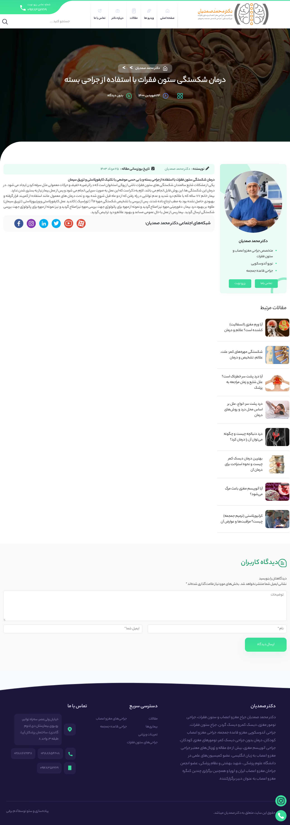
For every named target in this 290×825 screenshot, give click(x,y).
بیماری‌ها (152, 727)
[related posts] (277, 328)
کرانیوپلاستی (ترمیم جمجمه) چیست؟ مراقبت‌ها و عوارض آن (242, 519)
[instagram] (281, 800)
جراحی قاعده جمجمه (113, 727)
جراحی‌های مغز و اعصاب (111, 719)
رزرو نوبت (240, 283)
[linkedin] (43, 223)
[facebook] (18, 223)
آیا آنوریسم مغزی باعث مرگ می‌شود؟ (244, 491)
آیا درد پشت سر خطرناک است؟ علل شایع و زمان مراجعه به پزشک (242, 382)
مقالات (153, 719)
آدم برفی (12, 811)
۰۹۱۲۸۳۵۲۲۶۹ (36, 10)
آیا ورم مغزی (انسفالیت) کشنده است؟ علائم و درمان (243, 327)
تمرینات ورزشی (148, 735)
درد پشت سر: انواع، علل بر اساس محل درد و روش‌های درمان (243, 409)
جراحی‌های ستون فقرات (142, 742)
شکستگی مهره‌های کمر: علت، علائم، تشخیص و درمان (241, 355)
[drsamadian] (31, 223)
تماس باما (266, 283)
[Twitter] (56, 223)
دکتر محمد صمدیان (147, 68)
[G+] (68, 223)
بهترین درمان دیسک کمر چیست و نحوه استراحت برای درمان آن (244, 464)
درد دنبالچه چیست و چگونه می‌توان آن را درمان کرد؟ (243, 437)
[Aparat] (81, 223)
